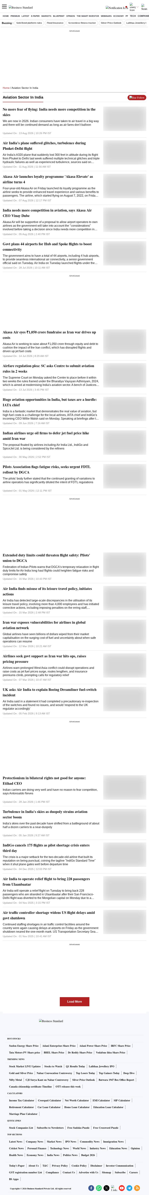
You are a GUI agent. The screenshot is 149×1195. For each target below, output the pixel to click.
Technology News (59, 1148)
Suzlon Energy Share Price (24, 1046)
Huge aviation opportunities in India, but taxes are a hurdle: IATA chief (50, 402)
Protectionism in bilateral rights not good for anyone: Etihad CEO (44, 780)
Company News (34, 1141)
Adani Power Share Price (93, 1046)
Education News (118, 1148)
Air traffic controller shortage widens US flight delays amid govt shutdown (49, 915)
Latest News (15, 1141)
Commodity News (89, 1141)
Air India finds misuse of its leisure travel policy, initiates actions (47, 591)
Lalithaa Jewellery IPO (101, 1066)
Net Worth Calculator (77, 1100)
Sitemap (106, 1172)
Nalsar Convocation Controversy (54, 1073)
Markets (46, 16)
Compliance (52, 1172)
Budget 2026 (88, 1155)
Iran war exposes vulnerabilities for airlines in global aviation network (44, 625)
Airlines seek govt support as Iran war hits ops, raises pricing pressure (44, 658)
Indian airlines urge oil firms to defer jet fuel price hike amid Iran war (46, 435)
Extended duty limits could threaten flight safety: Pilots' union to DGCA (46, 557)
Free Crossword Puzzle (105, 1128)
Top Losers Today (85, 1073)
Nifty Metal (15, 1080)
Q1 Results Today (75, 1066)
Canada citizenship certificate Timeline (30, 1086)
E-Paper (35, 16)
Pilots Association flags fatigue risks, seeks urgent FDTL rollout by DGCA (46, 469)
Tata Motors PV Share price (24, 1052)
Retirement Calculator (21, 1107)
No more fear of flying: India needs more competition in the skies (49, 112)
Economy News (35, 1155)
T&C (45, 1165)
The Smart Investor (88, 16)
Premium (15, 16)
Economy (118, 16)
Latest (25, 16)
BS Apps (14, 1179)
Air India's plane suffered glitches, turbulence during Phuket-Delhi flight (44, 145)
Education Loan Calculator (108, 1107)
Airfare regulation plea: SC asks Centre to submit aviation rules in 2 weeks (48, 368)
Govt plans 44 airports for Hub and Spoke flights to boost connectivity (47, 246)
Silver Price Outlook (111, 23)
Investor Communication (119, 1165)
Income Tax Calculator (21, 1100)
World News (79, 1148)
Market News (54, 1141)
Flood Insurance (55, 23)
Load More (74, 1001)
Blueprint (59, 16)
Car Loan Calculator (49, 1107)
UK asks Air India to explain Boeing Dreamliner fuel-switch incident (49, 692)
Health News (16, 1155)
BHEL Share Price (54, 1052)
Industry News (98, 1148)
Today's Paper (17, 1165)
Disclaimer (96, 1165)
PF (127, 16)
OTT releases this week (68, 1086)
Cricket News (16, 1148)
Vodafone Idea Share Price (110, 1052)
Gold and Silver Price (21, 1073)
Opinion (70, 16)
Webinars (106, 16)
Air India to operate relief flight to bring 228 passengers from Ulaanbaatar (46, 881)
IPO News (70, 1141)
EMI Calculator (101, 1100)
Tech (133, 16)
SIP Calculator (122, 1100)
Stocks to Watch (53, 1066)
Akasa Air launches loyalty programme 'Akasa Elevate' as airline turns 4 (48, 179)
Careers (133, 1172)
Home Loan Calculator (77, 1107)
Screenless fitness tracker (82, 23)
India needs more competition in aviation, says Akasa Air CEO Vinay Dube (47, 213)
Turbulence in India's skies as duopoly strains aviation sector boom (45, 814)
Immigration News (113, 1141)
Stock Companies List (21, 1128)
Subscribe (120, 1172)
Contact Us (69, 1172)
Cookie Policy (79, 1165)
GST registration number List (25, 1172)
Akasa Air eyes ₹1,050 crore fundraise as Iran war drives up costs (49, 334)
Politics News (70, 1155)
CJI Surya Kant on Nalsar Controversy (47, 1080)
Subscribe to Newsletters (50, 1128)
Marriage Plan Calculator (23, 1114)
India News (53, 1155)
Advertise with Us (88, 1172)
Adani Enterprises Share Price (59, 1046)
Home (6, 16)
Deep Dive (128, 1073)
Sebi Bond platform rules (29, 23)
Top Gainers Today (109, 1073)
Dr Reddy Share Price (80, 1052)
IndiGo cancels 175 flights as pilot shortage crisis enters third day (46, 847)
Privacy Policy (60, 1165)
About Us (33, 1165)
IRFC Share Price (120, 1046)
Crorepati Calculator (49, 1100)
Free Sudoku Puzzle (78, 1128)
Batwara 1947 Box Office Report (116, 1080)
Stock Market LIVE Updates (25, 1066)
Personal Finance (36, 1148)
